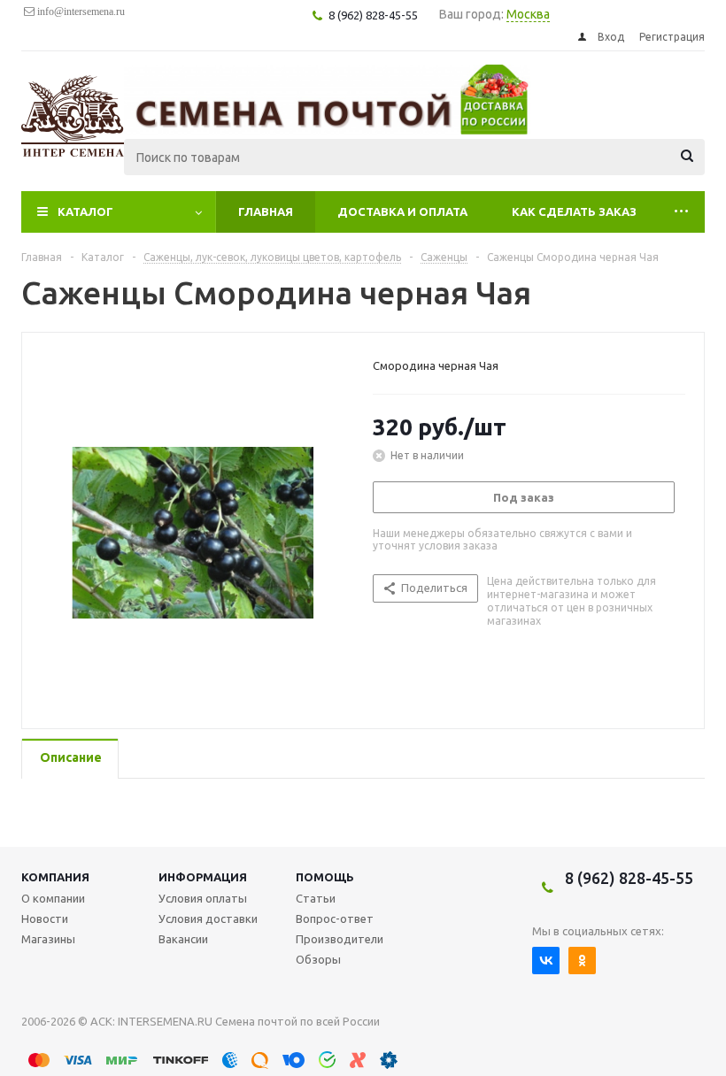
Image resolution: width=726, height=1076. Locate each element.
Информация (202, 877)
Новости (44, 918)
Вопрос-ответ (335, 918)
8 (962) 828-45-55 (629, 878)
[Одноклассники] (582, 960)
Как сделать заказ (574, 211)
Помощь (325, 877)
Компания (55, 877)
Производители (339, 939)
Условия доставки (208, 918)
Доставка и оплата (402, 211)
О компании (53, 898)
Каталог (85, 211)
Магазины (48, 939)
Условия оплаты (202, 898)
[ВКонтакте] (546, 960)
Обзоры (318, 959)
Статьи (316, 898)
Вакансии (183, 939)
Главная (265, 211)
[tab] (70, 759)
